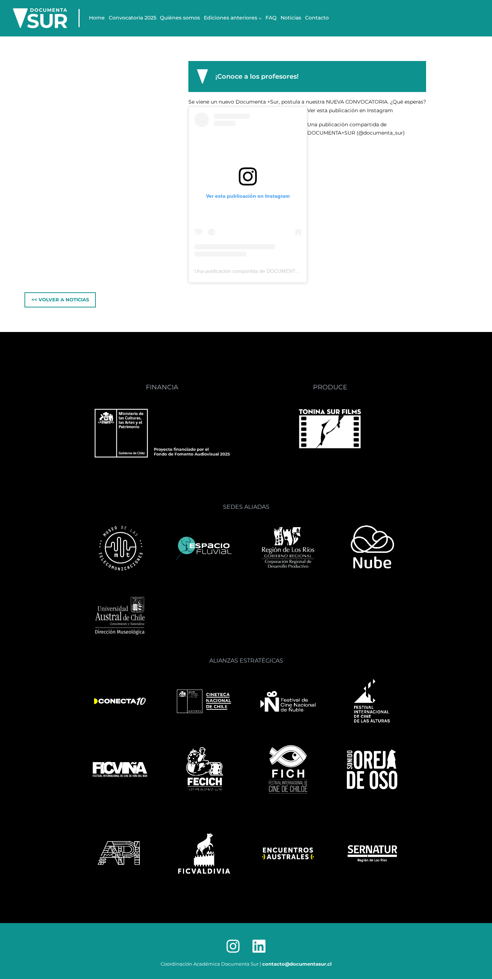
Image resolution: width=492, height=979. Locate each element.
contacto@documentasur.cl (297, 964)
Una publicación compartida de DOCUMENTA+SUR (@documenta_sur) (276, 271)
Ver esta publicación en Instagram (350, 110)
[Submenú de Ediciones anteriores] (260, 18)
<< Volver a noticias (60, 299)
